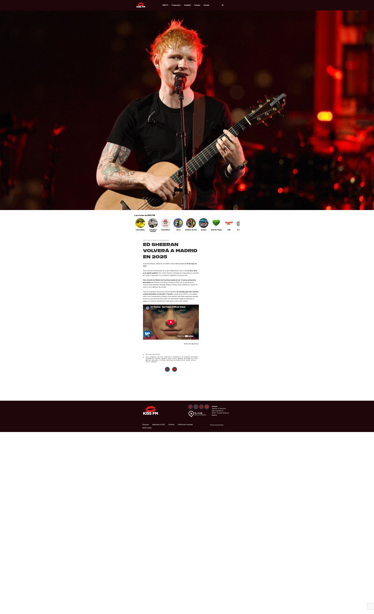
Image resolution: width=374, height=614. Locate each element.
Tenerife (154, 362)
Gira (169, 358)
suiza (148, 362)
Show (188, 360)
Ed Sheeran (186, 357)
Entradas (206, 5)
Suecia (193, 360)
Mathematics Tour (191, 358)
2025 (147, 357)
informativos (164, 240)
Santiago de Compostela (175, 360)
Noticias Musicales (153, 354)
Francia (164, 358)
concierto (168, 357)
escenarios (150, 358)
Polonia (162, 360)
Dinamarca (177, 357)
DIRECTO (165, 5)
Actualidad (187, 5)
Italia (174, 358)
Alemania (153, 357)
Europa (157, 358)
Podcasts (197, 5)
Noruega (155, 360)
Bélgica (160, 357)
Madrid (180, 358)
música (148, 360)
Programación (176, 5)
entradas (194, 357)
